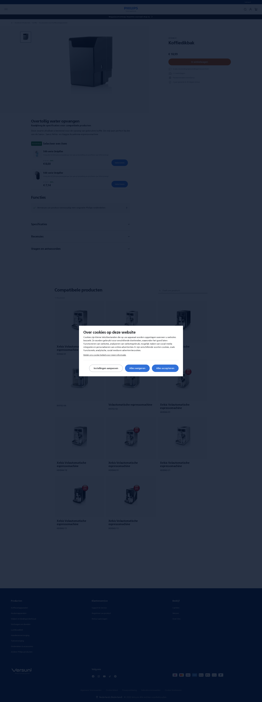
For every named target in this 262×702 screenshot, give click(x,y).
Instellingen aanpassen (106, 368)
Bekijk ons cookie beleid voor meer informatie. (104, 355)
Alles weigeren (137, 368)
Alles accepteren (165, 368)
